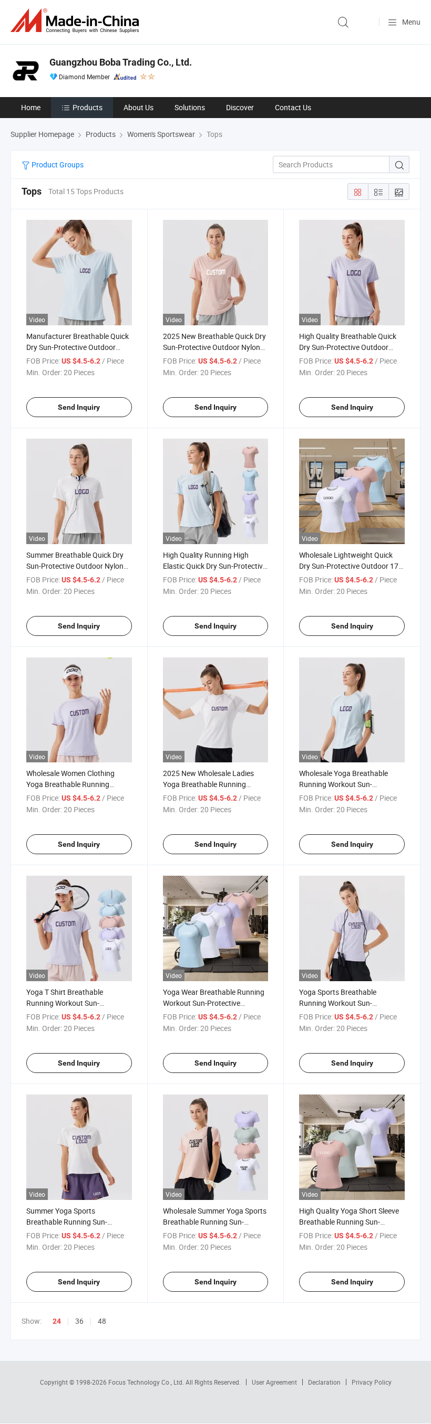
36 (79, 1321)
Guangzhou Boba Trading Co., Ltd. (120, 62)
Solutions (190, 107)
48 (102, 1321)
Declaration (324, 1382)
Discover (240, 107)
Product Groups (57, 164)
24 (57, 1321)
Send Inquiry (79, 407)
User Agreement (274, 1382)
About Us (138, 107)
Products (87, 107)
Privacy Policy (372, 1382)
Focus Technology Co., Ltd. (147, 1382)
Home (30, 107)
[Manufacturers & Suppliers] (77, 20)
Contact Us (293, 107)
